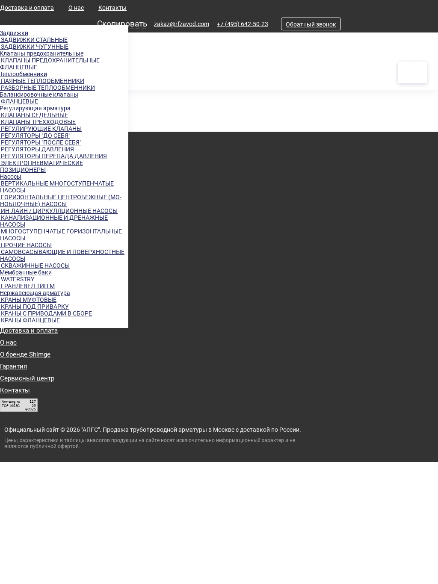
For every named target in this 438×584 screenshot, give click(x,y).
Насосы (10, 176)
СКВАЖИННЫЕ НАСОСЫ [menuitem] (35, 265)
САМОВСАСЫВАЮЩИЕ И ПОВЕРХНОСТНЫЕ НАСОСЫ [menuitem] (62, 255)
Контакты (112, 7)
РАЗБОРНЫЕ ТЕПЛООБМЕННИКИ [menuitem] (47, 87)
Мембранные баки (26, 272)
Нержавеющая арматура (35, 292)
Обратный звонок (311, 24)
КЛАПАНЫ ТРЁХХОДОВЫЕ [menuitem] (38, 121)
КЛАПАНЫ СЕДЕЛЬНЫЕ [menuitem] (34, 115)
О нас (76, 7)
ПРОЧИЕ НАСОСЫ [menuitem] (26, 245)
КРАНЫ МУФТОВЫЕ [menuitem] (28, 299)
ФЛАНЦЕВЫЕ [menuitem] (19, 101)
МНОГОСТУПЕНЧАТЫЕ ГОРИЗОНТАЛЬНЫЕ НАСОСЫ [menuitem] (61, 235)
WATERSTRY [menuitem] (17, 279)
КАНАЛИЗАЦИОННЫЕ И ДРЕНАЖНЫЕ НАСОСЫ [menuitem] (54, 221)
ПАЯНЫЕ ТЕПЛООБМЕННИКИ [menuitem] (42, 80)
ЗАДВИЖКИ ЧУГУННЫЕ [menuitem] (34, 46)
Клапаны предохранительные (41, 53)
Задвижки (14, 32)
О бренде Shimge (25, 354)
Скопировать (122, 24)
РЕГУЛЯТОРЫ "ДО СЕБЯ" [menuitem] (35, 135)
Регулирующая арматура (35, 108)
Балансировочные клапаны (39, 94)
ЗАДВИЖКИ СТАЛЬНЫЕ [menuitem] (34, 39)
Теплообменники (23, 74)
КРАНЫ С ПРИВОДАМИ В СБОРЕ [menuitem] (46, 313)
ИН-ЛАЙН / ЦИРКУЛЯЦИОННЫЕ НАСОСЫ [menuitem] (59, 210)
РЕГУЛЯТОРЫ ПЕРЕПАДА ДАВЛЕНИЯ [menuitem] (53, 156)
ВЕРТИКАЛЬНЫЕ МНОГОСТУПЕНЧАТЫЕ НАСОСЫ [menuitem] (57, 187)
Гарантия (13, 366)
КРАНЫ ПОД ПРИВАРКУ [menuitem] (34, 306)
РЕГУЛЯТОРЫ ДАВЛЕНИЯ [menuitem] (37, 149)
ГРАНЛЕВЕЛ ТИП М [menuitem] (27, 286)
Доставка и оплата (27, 7)
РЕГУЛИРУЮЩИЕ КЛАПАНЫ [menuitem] (41, 128)
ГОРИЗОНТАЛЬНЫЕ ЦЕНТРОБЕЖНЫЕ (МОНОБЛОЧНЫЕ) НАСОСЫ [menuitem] (60, 200)
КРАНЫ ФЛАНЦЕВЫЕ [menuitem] (30, 320)
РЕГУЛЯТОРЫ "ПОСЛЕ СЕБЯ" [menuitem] (40, 142)
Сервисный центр (27, 378)
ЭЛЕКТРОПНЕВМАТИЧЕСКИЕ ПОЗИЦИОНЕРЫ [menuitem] (41, 166)
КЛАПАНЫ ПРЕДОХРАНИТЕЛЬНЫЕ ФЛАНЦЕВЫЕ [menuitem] (50, 64)
